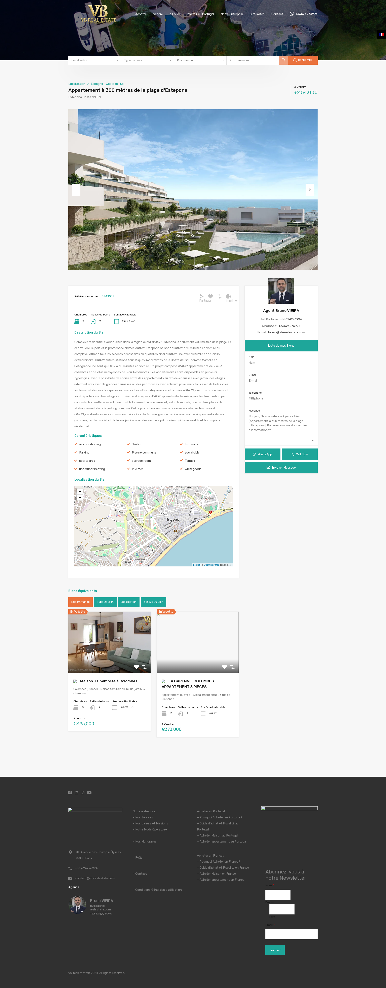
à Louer (175, 14)
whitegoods (193, 469)
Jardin (136, 444)
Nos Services (144, 817)
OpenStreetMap (211, 564)
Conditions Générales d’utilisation (158, 890)
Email (270, 925)
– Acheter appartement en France (220, 880)
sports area (87, 461)
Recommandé (80, 602)
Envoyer (275, 950)
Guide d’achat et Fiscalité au (219, 823)
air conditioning (90, 444)
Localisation (76, 84)
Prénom (270, 902)
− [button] (80, 497)
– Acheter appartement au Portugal (221, 841)
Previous (76, 190)
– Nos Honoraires (145, 841)
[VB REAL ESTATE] (98, 22)
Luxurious (191, 444)
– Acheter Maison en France (216, 873)
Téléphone (255, 392)
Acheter (140, 14)
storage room (141, 461)
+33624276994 (306, 14)
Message (254, 410)
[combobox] (94, 60)
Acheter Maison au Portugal (219, 835)
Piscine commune (144, 452)
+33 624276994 (86, 868)
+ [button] (80, 491)
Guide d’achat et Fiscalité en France (224, 867)
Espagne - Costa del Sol (107, 84)
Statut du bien (153, 602)
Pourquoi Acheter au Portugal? (220, 817)
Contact (277, 14)
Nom (251, 356)
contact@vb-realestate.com (95, 878)
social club (192, 452)
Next (310, 190)
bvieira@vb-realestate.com (286, 332)
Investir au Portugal (200, 14)
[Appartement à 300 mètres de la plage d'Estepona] (153, 520)
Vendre (158, 14)
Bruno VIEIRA (101, 901)
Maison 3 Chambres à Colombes (108, 681)
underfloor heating (92, 469)
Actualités (257, 14)
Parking (84, 452)
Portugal (203, 829)
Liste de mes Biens (281, 345)
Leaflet (196, 564)
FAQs (139, 857)
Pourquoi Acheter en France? (220, 861)
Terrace (190, 461)
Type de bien (105, 602)
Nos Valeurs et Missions (151, 823)
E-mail (253, 374)
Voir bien (109, 661)
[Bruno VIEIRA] (77, 912)
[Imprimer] (228, 296)
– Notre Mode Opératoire (150, 829)
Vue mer (137, 469)
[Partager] (201, 296)
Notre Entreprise (232, 14)
